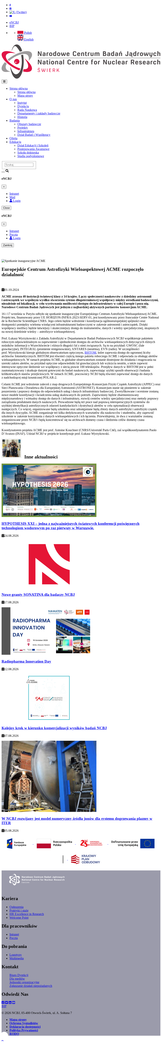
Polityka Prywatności (23, 1030)
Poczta (13, 938)
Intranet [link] (14, 193)
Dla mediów (17, 978)
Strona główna (26, 92)
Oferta (13, 138)
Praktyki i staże (18, 910)
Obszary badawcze (29, 124)
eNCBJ (14, 22)
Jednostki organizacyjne (24, 982)
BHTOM (90, 352)
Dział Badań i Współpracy (33, 134)
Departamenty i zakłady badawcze (38, 113)
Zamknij (7, 245)
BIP (11, 26)
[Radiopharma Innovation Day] (49, 653)
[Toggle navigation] (4, 81)
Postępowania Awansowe (33, 149)
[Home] (81, 77)
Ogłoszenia (16, 907)
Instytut (22, 102)
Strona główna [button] (18, 88)
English (28, 39)
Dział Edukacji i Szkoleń (32, 145)
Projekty (22, 127)
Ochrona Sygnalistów (23, 1023)
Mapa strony (25, 95)
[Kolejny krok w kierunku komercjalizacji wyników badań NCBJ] (49, 720)
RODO (14, 1033)
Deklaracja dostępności (24, 1026)
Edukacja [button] (15, 142)
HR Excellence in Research (26, 914)
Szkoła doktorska (28, 152)
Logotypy (15, 954)
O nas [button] (13, 99)
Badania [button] (14, 120)
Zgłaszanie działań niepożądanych (30, 985)
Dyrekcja (23, 106)
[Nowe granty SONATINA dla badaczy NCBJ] (49, 587)
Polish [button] (27, 32)
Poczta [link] (13, 234)
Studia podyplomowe (30, 156)
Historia (22, 117)
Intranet (14, 934)
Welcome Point (18, 917)
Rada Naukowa (27, 109)
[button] (3, 1040)
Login (16, 200)
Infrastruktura (25, 131)
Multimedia (16, 958)
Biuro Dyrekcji (18, 975)
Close (6, 207)
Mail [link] (12, 197)
